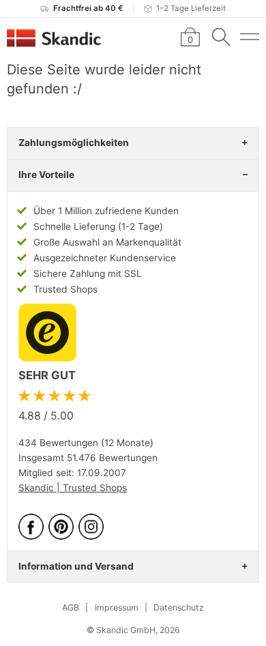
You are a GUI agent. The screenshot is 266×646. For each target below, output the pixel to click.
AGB (70, 607)
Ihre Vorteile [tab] (46, 174)
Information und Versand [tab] (76, 566)
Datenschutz (178, 607)
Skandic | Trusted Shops (72, 487)
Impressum (116, 607)
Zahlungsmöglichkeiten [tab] (73, 142)
